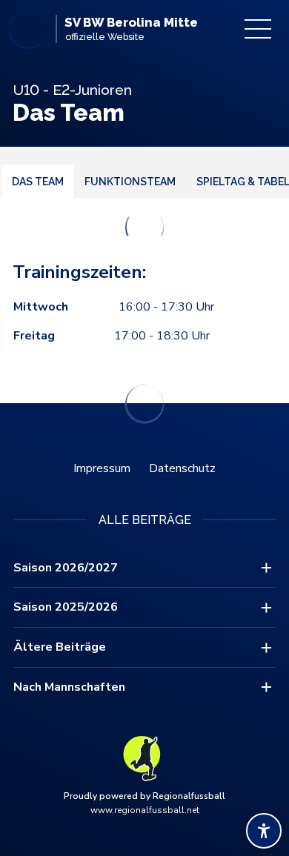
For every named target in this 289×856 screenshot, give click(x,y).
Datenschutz (182, 468)
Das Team (38, 182)
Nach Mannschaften (69, 687)
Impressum (101, 468)
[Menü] (258, 29)
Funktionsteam (130, 182)
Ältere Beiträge (59, 647)
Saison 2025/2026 (65, 607)
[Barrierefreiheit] (264, 830)
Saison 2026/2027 (65, 568)
